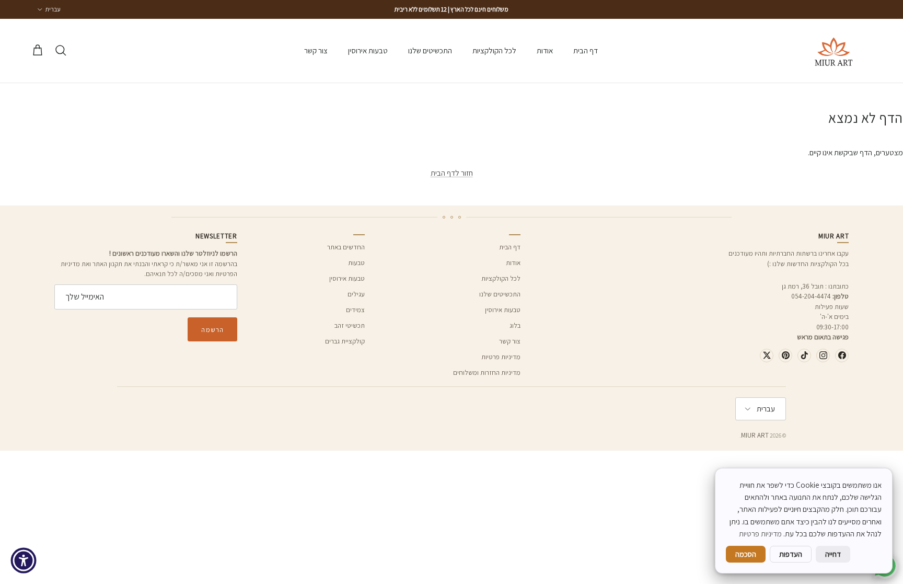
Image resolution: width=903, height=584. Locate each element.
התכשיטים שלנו (430, 50)
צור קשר (316, 50)
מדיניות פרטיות (500, 356)
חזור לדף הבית (452, 173)
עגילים (356, 294)
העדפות (790, 554)
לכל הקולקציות (494, 50)
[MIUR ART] (834, 50)
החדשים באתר (346, 247)
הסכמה (745, 554)
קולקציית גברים (345, 341)
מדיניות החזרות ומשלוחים (486, 372)
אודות (545, 50)
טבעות (356, 262)
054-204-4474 (811, 296)
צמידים (355, 309)
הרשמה (212, 329)
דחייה (833, 554)
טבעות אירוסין (368, 50)
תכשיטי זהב (349, 325)
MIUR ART (755, 435)
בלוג (515, 325)
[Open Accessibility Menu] (23, 560)
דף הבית (585, 50)
